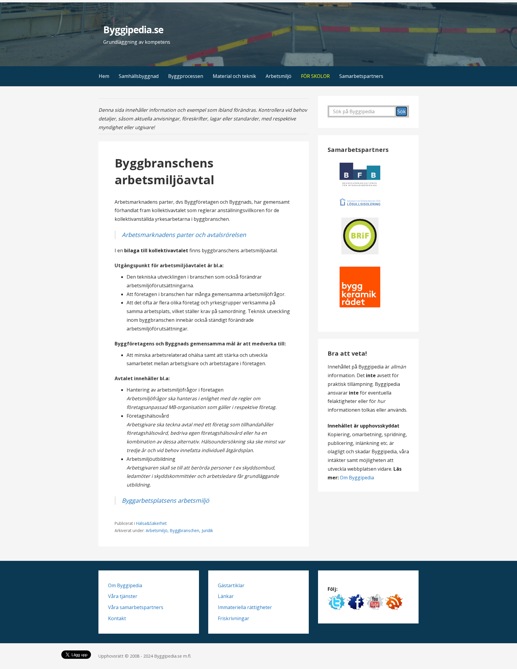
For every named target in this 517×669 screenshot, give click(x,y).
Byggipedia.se (133, 29)
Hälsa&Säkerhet (151, 523)
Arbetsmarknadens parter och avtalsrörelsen (184, 235)
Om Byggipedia (357, 477)
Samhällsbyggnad (139, 76)
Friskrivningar (233, 618)
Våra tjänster (122, 596)
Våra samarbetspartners (135, 607)
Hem (104, 76)
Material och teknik (234, 76)
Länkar (226, 596)
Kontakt (117, 618)
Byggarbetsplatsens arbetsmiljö (165, 500)
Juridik (207, 530)
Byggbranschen (184, 530)
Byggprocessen (185, 76)
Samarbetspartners (361, 76)
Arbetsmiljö (278, 76)
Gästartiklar (231, 585)
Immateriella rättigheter (245, 607)
